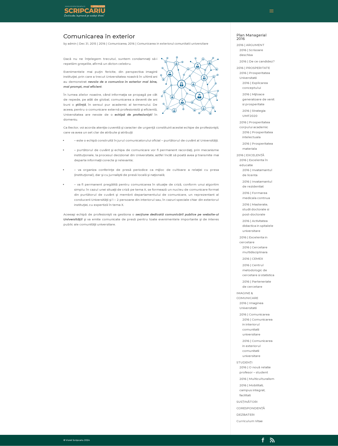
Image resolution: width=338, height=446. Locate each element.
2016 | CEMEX (252, 258)
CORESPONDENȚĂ (250, 408)
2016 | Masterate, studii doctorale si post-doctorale (255, 209)
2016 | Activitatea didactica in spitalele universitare (257, 226)
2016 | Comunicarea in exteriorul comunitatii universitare (168, 43)
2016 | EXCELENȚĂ (250, 155)
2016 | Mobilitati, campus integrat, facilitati (252, 390)
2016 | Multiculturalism (256, 379)
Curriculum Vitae (249, 421)
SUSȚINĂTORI (247, 402)
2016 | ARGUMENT (250, 45)
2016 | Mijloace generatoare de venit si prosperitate (258, 99)
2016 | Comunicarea (113, 43)
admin (72, 43)
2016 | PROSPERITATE (253, 68)
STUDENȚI (244, 362)
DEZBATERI (245, 414)
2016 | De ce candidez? (257, 61)
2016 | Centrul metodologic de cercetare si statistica (258, 270)
